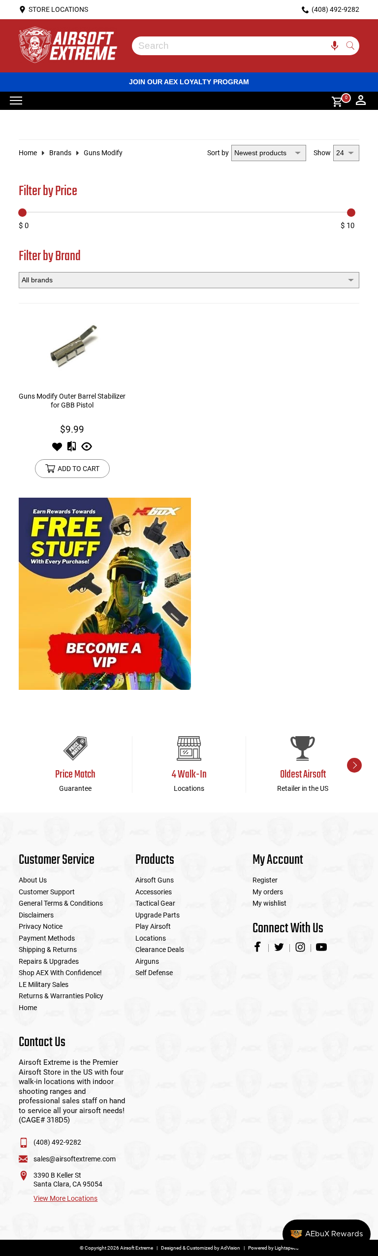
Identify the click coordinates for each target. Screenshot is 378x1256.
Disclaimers (36, 915)
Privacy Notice (41, 926)
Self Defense (154, 973)
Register (265, 880)
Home (28, 153)
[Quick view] (86, 449)
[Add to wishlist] (57, 449)
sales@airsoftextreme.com (74, 1159)
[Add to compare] (71, 449)
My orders (267, 892)
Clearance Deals (159, 949)
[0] (334, 101)
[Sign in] (360, 101)
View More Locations (65, 1198)
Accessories (153, 892)
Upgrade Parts (157, 915)
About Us (33, 880)
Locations (150, 938)
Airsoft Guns (154, 880)
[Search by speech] (334, 45)
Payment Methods (47, 938)
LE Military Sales (43, 984)
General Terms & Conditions (61, 903)
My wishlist (269, 903)
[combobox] (238, 46)
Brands (60, 153)
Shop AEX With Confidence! (60, 973)
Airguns (147, 961)
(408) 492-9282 (57, 1142)
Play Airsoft (153, 926)
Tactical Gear (155, 903)
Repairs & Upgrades (49, 961)
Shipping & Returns (48, 949)
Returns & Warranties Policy (61, 996)
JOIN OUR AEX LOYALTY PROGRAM (189, 82)
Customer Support (47, 892)
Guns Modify (103, 153)
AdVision (230, 1248)
